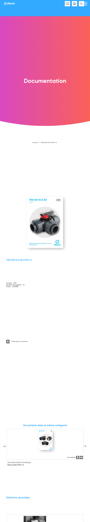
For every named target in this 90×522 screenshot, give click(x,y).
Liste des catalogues (67, 3)
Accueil (35, 142)
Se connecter (74, 3)
